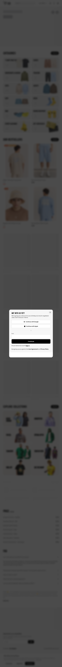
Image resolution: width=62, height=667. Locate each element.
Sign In (28, 345)
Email (13, 333)
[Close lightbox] (50, 312)
